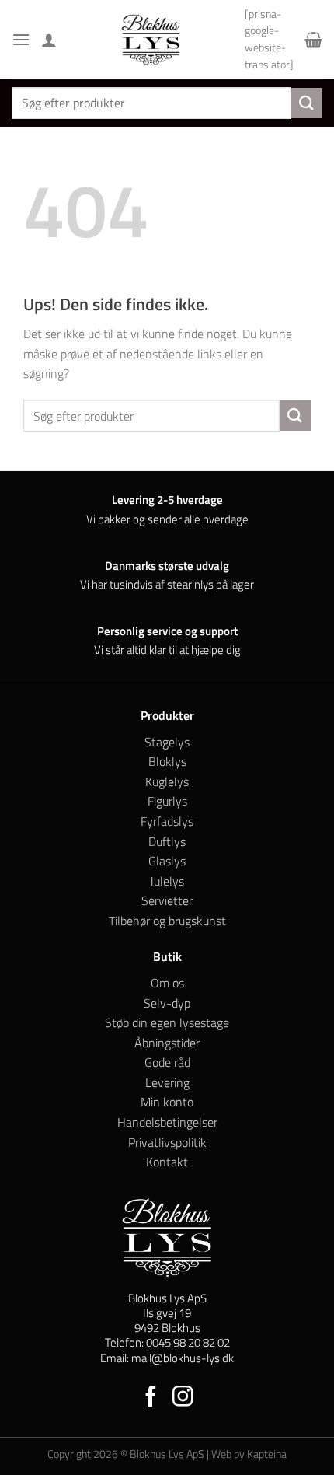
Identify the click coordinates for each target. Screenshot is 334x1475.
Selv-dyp (167, 1003)
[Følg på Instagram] (182, 1398)
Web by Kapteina (249, 1454)
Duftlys (167, 841)
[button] (21, 39)
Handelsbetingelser (167, 1122)
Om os (167, 982)
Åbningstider (167, 1042)
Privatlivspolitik (167, 1142)
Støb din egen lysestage (167, 1022)
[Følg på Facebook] (151, 1398)
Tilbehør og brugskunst (167, 920)
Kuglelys (167, 781)
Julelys (167, 881)
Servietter (167, 900)
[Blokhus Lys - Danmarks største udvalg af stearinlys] (150, 39)
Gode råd (167, 1062)
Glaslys (167, 860)
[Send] (306, 103)
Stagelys (167, 741)
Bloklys (167, 761)
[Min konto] (49, 40)
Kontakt (167, 1161)
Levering (167, 1082)
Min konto (167, 1101)
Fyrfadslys (167, 821)
